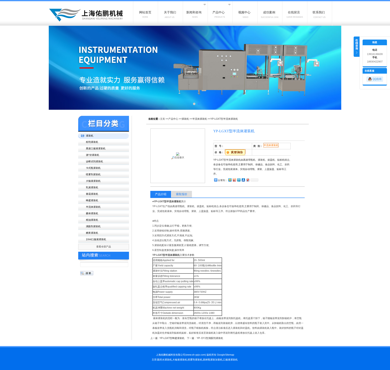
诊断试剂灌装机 (94, 161)
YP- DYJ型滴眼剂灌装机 (210, 338)
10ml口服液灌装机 (96, 239)
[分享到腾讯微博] (238, 179)
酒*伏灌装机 (92, 155)
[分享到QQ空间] (230, 179)
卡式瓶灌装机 (93, 168)
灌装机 (185, 118)
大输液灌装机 (93, 181)
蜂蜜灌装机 (92, 200)
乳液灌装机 (92, 187)
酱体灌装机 (92, 213)
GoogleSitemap (225, 354)
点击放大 (179, 157)
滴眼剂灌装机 (93, 226)
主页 (162, 118)
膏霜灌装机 (92, 194)
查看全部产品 (103, 246)
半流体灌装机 (199, 118)
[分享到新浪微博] (234, 179)
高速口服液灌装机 (95, 148)
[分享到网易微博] (247, 179)
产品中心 (173, 118)
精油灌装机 (92, 219)
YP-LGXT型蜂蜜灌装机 (171, 338)
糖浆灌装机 (92, 232)
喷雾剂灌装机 (93, 174)
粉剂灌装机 (92, 142)
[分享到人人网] (243, 179)
